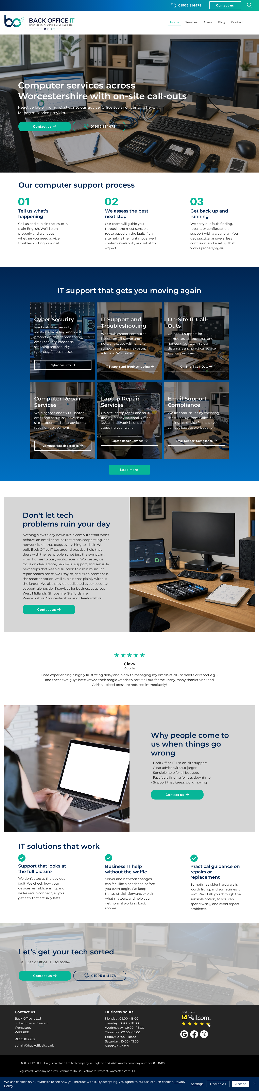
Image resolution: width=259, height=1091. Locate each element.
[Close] (254, 1084)
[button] (225, 5)
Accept (240, 1084)
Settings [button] (197, 1084)
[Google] (184, 1034)
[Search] (249, 5)
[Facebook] (194, 1034)
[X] (204, 1034)
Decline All (218, 1084)
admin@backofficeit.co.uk (34, 1045)
